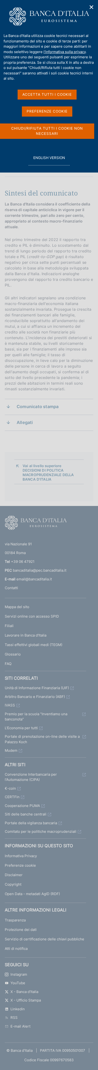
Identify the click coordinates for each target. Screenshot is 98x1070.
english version (49, 160)
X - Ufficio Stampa (25, 1000)
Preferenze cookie (20, 865)
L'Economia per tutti (21, 728)
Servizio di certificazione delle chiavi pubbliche (44, 939)
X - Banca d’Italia (24, 991)
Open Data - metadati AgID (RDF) (32, 894)
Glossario (13, 654)
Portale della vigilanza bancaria (31, 823)
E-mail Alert (20, 1026)
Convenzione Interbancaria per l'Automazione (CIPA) (31, 777)
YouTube (17, 983)
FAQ (8, 663)
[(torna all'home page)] (36, 523)
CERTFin (12, 797)
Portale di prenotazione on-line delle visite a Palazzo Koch (42, 739)
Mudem (11, 750)
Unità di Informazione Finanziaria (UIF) (37, 688)
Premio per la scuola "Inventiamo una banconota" (36, 717)
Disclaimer (14, 875)
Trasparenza (15, 920)
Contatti (11, 588)
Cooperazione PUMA (22, 805)
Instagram (18, 974)
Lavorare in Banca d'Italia (25, 635)
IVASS (10, 705)
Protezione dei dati (21, 929)
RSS (14, 1017)
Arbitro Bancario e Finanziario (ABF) (35, 696)
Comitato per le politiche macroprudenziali (40, 831)
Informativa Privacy (21, 856)
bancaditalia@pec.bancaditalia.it (39, 570)
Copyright (13, 884)
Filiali (9, 626)
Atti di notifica (16, 948)
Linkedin (17, 1009)
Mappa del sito (17, 607)
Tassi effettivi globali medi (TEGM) (33, 644)
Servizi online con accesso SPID (32, 616)
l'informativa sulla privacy (65, 52)
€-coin (10, 788)
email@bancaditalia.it (34, 579)
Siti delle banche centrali (25, 814)
